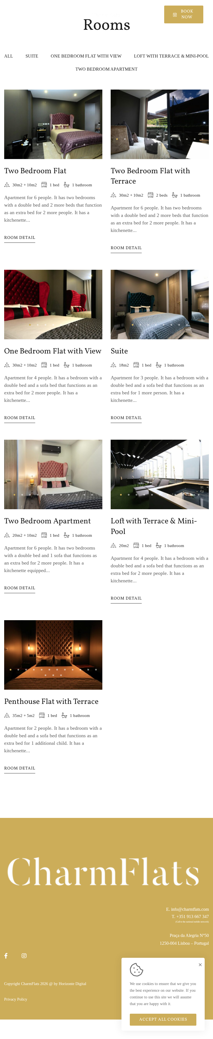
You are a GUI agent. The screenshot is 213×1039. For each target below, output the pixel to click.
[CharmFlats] (106, 14)
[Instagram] (24, 956)
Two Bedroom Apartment (47, 521)
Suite (119, 351)
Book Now (187, 14)
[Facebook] (6, 956)
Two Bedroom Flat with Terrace (150, 176)
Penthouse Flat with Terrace (51, 701)
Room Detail (19, 238)
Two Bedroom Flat (35, 171)
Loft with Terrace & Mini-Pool (154, 526)
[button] (22, 144)
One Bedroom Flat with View (53, 351)
